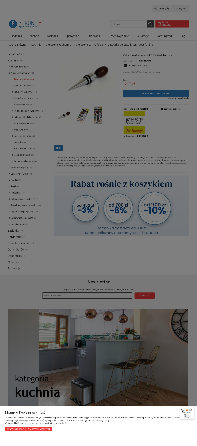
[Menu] (192, 408)
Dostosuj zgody (15, 429)
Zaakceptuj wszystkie (39, 429)
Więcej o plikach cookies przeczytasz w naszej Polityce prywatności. (36, 423)
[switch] (187, 416)
